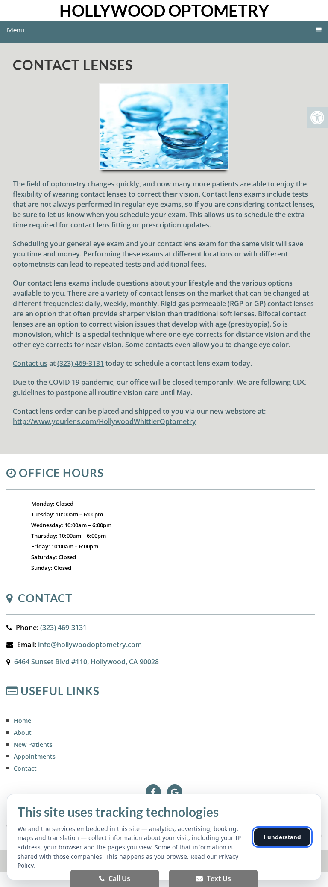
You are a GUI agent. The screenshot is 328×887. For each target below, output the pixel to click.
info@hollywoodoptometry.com (90, 644)
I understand (282, 837)
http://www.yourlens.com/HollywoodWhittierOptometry (104, 421)
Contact (25, 768)
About (23, 732)
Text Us (218, 878)
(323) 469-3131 (80, 363)
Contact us (30, 363)
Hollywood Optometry (164, 10)
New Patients (33, 744)
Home (22, 720)
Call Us (118, 878)
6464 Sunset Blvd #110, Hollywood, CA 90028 (86, 661)
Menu (15, 30)
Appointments (35, 756)
